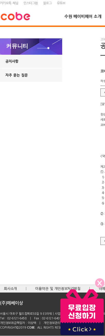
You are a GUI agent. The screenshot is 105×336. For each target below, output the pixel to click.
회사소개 (10, 288)
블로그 (47, 3)
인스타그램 (30, 3)
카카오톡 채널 (9, 3)
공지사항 (11, 61)
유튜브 (61, 3)
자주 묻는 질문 (16, 75)
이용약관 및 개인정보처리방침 (58, 288)
